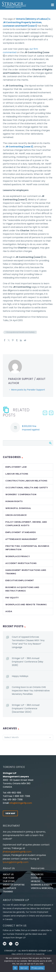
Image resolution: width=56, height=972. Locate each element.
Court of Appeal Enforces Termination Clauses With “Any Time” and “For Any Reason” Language (28, 642)
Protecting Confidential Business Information (27, 548)
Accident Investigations (21, 563)
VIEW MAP (10, 813)
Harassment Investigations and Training (25, 572)
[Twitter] (9, 340)
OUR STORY (9, 881)
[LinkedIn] (21, 340)
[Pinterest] (13, 340)
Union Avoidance (16, 515)
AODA (8, 611)
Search (50, 443)
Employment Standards (20, 532)
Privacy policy (37, 968)
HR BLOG (35, 881)
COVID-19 (36, 877)
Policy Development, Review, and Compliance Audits (26, 524)
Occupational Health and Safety (20, 332)
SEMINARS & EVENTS (41, 884)
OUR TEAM (8, 877)
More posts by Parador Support (28, 389)
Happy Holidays (20, 676)
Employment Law (16, 467)
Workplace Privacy (17, 556)
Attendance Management (21, 539)
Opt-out (23, 968)
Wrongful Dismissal (18, 508)
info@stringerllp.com (21, 803)
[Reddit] (25, 340)
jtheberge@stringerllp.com (17, 851)
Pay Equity (12, 597)
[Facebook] (5, 340)
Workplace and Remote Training (26, 604)
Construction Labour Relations (26, 480)
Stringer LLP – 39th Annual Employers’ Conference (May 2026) (27, 662)
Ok (15, 968)
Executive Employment (19, 580)
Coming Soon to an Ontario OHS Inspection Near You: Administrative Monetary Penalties (31, 691)
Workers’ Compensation (20, 494)
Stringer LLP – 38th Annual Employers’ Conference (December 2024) (25, 708)
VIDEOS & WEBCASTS (42, 888)
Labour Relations (16, 474)
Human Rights (14, 501)
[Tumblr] (17, 340)
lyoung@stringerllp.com (15, 862)
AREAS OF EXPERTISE (14, 884)
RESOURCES (37, 874)
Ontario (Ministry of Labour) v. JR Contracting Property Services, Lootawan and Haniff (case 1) (27, 22)
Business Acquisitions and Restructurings (22, 589)
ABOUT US (8, 874)
